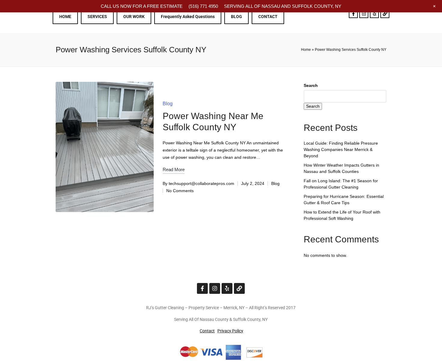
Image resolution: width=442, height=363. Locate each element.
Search (311, 85)
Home (306, 50)
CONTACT (268, 16)
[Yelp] (374, 13)
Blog (168, 103)
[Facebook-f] (353, 13)
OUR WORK (134, 16)
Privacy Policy (230, 330)
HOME (65, 16)
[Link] (384, 13)
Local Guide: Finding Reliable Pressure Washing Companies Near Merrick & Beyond (341, 149)
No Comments (180, 190)
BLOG (236, 16)
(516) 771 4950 (203, 6)
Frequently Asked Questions (188, 16)
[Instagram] (363, 13)
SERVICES (97, 16)
